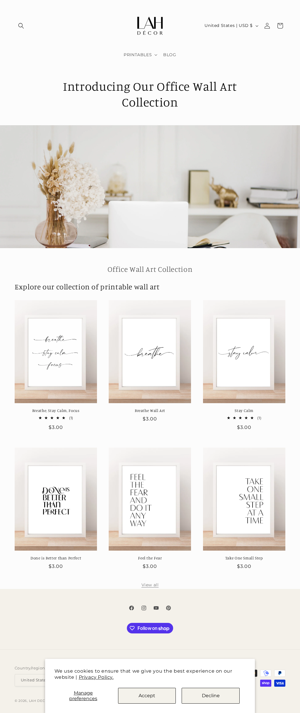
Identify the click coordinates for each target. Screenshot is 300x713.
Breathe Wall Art (150, 410)
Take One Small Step (244, 558)
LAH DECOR (39, 701)
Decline (211, 695)
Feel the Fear (150, 558)
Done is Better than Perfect (55, 558)
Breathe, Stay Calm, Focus (56, 410)
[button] (21, 25)
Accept (147, 695)
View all (150, 584)
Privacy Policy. (96, 677)
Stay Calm (244, 410)
